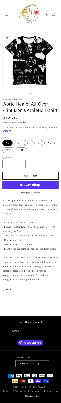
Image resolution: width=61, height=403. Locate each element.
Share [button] (8, 289)
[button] (6, 14)
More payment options (30, 193)
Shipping (5, 122)
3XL (21, 150)
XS (7, 143)
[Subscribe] (48, 331)
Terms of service (51, 391)
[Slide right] (37, 93)
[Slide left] (23, 93)
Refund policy (19, 391)
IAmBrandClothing (29, 387)
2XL (8, 150)
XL (49, 143)
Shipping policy (32, 396)
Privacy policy (34, 391)
